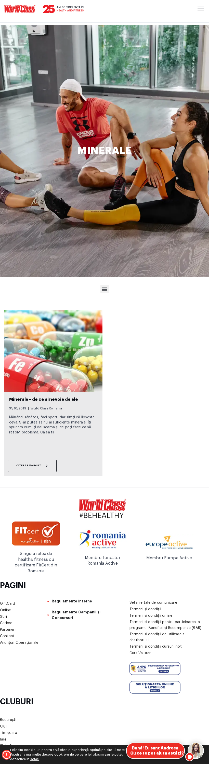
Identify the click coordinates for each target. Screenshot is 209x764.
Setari (185, 754)
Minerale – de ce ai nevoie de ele (43, 399)
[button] (104, 289)
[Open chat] (196, 751)
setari (34, 759)
